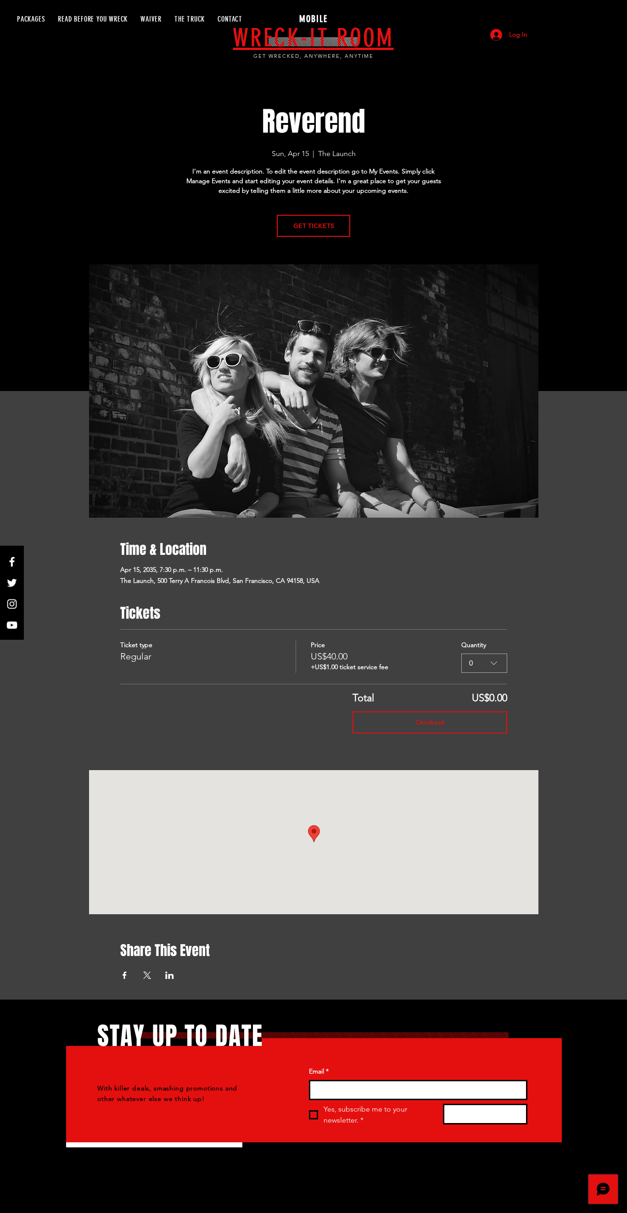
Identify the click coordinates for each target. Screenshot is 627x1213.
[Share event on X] (147, 975)
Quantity (473, 645)
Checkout (429, 722)
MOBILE (313, 18)
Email (319, 1071)
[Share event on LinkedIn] (169, 975)
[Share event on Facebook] (124, 975)
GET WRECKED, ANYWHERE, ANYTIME (313, 56)
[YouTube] (12, 625)
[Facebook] (12, 561)
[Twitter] (12, 582)
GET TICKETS (313, 226)
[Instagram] (12, 604)
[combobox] (484, 663)
